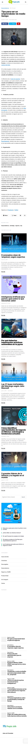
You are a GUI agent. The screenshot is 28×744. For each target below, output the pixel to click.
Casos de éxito (5, 556)
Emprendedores (5, 8)
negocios (17, 225)
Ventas (3, 583)
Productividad (6, 410)
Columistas (4, 560)
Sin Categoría (4, 579)
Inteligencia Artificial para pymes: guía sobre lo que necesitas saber (13, 299)
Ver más (3, 271)
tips (21, 225)
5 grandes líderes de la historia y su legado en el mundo (12, 475)
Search (23, 497)
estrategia (12, 225)
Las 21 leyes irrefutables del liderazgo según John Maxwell (12, 386)
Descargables (4, 564)
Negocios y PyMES (16, 277)
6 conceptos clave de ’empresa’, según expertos (13, 256)
